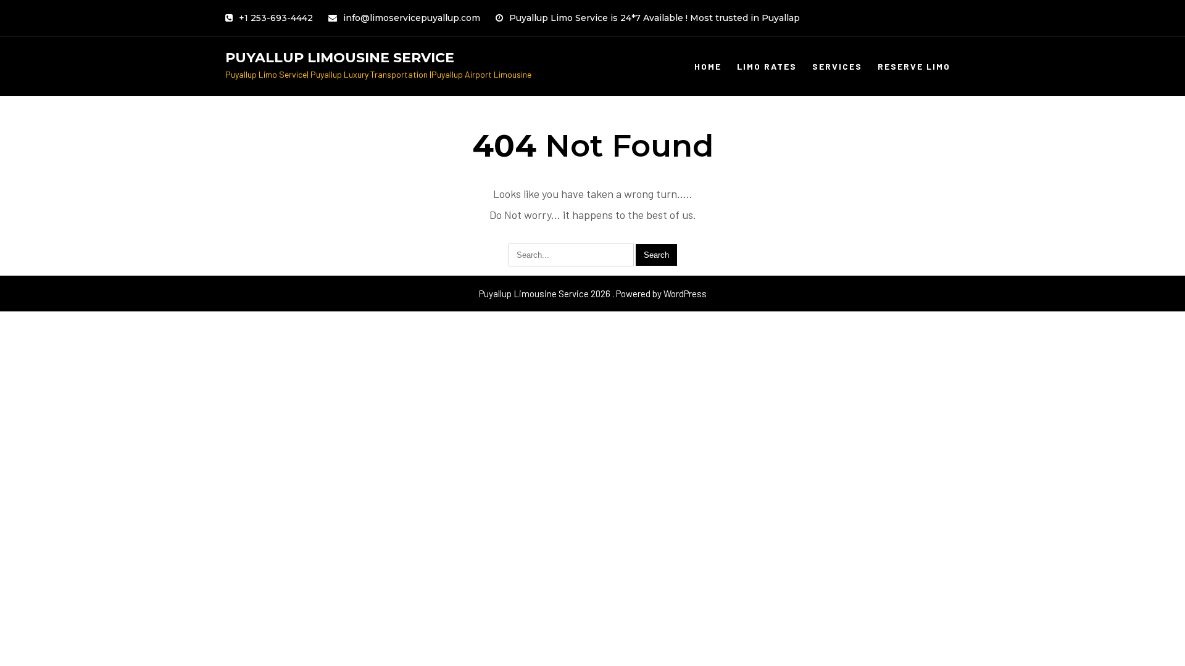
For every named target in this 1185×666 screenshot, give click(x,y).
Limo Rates (767, 66)
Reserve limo (914, 66)
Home (707, 66)
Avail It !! (695, 21)
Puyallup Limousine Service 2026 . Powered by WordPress (593, 293)
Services (837, 66)
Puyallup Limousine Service (339, 57)
